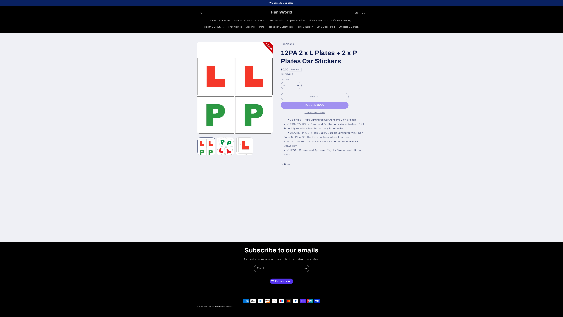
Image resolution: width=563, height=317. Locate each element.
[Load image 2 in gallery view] (225, 146)
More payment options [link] (315, 112)
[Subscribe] (305, 268)
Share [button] (287, 164)
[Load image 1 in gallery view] (206, 146)
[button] (200, 12)
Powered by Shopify (224, 306)
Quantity (285, 79)
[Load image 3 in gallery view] (244, 146)
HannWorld (209, 306)
